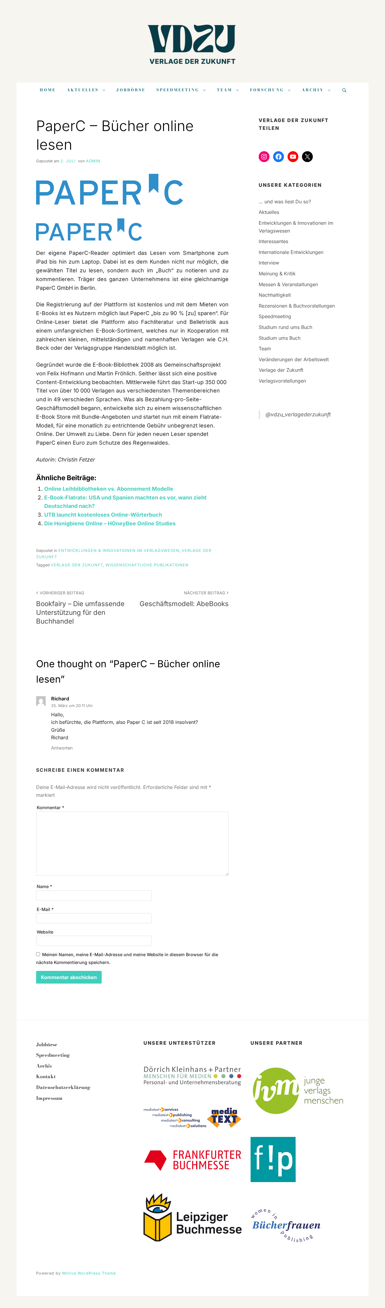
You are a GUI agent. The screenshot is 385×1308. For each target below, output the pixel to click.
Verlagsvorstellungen (282, 381)
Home (48, 90)
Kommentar (50, 807)
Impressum (49, 1098)
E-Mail (45, 909)
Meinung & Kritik (277, 274)
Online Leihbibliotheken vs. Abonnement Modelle (108, 489)
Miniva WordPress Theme (89, 1273)
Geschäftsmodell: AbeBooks (184, 598)
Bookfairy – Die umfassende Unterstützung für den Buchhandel (80, 607)
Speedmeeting (177, 90)
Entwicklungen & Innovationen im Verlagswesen (118, 550)
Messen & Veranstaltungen (288, 284)
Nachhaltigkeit (275, 295)
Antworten (62, 747)
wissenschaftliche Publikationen (147, 565)
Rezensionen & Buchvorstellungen (297, 306)
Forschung (267, 90)
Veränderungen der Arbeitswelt (294, 359)
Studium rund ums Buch (285, 327)
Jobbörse (130, 90)
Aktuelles (83, 90)
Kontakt (46, 1076)
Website (45, 931)
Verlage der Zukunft (77, 565)
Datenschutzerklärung (63, 1087)
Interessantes (273, 241)
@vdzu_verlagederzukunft (298, 414)
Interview (269, 263)
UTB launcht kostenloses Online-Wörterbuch (103, 515)
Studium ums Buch (279, 338)
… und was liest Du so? (285, 202)
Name (44, 886)
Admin (93, 161)
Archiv (313, 90)
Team (224, 90)
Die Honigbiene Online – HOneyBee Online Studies (110, 523)
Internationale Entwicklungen (291, 252)
